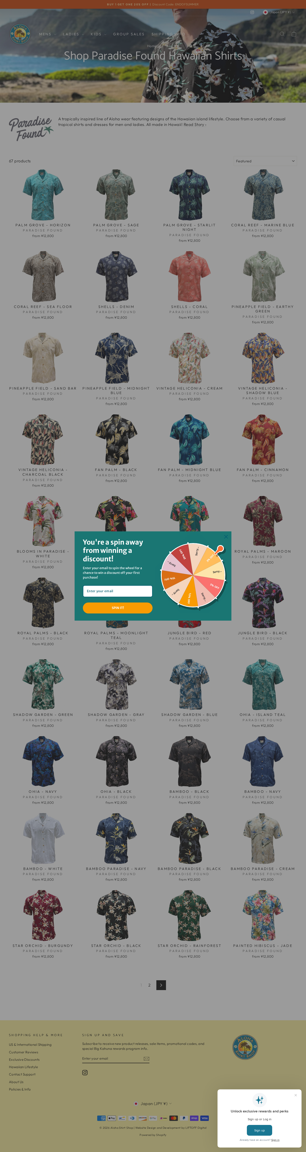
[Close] (226, 536)
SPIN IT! (118, 608)
